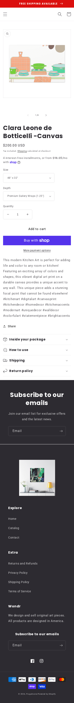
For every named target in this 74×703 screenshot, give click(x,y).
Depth (6, 188)
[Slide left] (27, 115)
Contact (13, 537)
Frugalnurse (31, 694)
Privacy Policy (18, 572)
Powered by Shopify (47, 694)
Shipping (22, 151)
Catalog (13, 528)
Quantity (8, 206)
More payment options (37, 250)
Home (12, 518)
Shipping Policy (18, 582)
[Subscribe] (61, 431)
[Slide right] (46, 115)
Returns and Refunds (22, 563)
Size (5, 169)
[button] (5, 14)
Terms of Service (19, 591)
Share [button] (12, 326)
